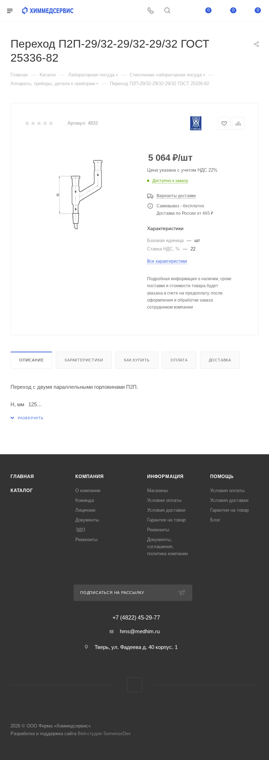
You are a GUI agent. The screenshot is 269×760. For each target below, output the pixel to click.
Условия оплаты (164, 500)
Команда (84, 500)
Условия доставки (166, 510)
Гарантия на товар (166, 520)
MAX (134, 684)
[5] (51, 123)
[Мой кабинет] (184, 11)
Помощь (222, 476)
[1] (27, 123)
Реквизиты (86, 539)
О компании (87, 490)
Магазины (157, 490)
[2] (33, 123)
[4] (45, 123)
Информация (165, 476)
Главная (22, 476)
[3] (39, 123)
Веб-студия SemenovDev (104, 733)
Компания (89, 476)
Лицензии (85, 510)
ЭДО (80, 529)
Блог (215, 520)
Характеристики (83, 360)
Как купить (137, 360)
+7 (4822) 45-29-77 (136, 618)
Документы (87, 520)
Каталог (22, 490)
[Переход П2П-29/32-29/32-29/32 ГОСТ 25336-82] (81, 196)
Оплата (179, 360)
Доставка (220, 360)
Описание (31, 360)
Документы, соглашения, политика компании (167, 546)
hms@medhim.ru (140, 631)
